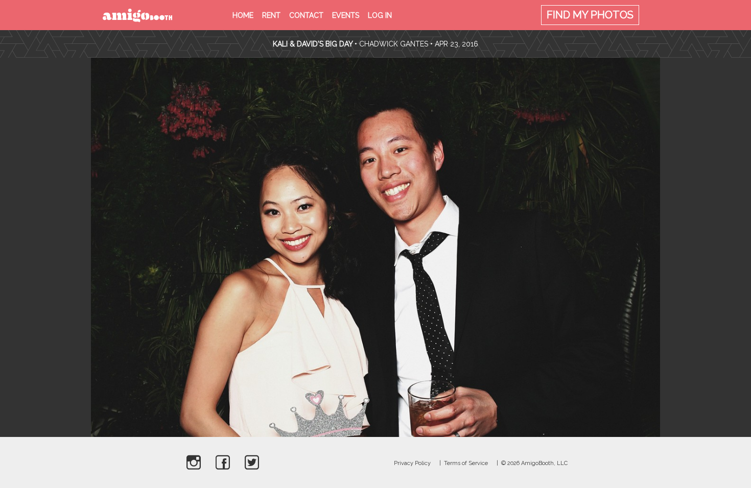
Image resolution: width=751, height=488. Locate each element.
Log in (380, 15)
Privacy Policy (412, 463)
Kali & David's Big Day (313, 44)
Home (242, 15)
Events (345, 15)
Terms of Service (466, 463)
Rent (271, 15)
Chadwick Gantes (393, 44)
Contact (306, 15)
